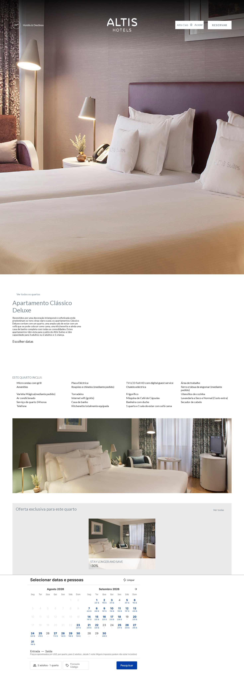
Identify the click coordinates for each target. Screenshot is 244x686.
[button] (15, 456)
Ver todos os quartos (28, 294)
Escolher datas (22, 341)
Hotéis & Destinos (33, 25)
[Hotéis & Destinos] (16, 25)
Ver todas (218, 509)
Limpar (130, 580)
